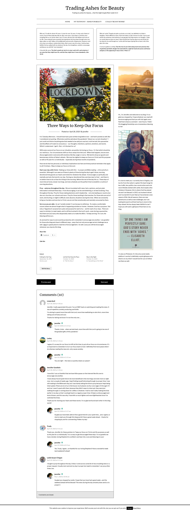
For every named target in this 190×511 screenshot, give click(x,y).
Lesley (49, 338)
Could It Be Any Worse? (115, 22)
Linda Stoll (51, 301)
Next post (104, 282)
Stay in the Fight (91, 257)
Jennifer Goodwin (53, 367)
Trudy (49, 426)
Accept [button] (130, 508)
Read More (137, 508)
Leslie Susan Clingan (54, 458)
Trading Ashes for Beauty (95, 8)
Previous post (46, 282)
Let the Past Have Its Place (71, 257)
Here (45, 225)
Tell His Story (46, 268)
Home (67, 22)
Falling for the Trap (45, 257)
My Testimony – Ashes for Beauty (88, 22)
